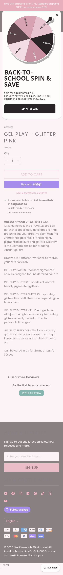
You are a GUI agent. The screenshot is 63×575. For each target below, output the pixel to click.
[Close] (57, 15)
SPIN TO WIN (30, 109)
